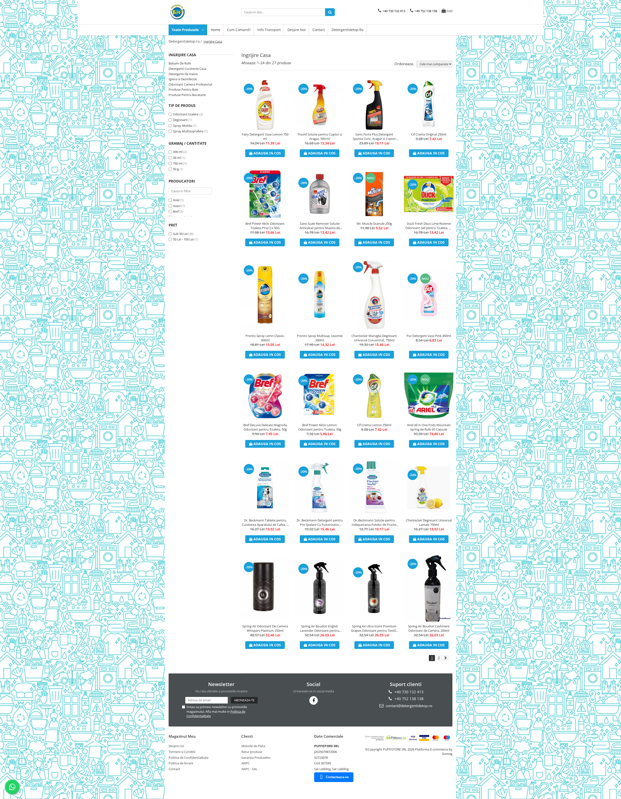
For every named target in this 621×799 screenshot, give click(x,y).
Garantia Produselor (255, 757)
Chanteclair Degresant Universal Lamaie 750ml (429, 522)
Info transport (269, 29)
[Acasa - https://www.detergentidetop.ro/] (193, 12)
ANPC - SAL (249, 769)
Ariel (176, 200)
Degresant (180, 120)
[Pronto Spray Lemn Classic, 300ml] (265, 295)
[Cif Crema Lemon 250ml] (374, 395)
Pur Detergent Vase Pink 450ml (429, 336)
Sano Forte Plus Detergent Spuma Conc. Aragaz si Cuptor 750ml (374, 136)
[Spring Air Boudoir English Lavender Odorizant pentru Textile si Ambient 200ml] (319, 588)
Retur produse (251, 752)
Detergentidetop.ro (347, 29)
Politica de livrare (181, 763)
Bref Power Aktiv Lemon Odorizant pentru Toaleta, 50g (319, 427)
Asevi (176, 206)
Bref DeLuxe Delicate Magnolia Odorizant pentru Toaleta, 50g (265, 427)
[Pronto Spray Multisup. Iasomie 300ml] (319, 295)
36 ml (177, 157)
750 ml (177, 163)
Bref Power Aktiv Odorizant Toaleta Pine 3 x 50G (265, 225)
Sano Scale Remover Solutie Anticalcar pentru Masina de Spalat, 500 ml (320, 225)
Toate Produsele (186, 29)
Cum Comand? (239, 29)
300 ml (177, 152)
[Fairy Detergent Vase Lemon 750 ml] (265, 105)
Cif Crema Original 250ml (428, 134)
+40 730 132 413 (408, 691)
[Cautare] (330, 12)
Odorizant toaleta (185, 114)
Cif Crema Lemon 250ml (374, 425)
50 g (176, 169)
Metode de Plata (253, 746)
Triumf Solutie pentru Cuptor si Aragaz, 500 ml (319, 136)
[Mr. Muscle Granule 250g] (374, 194)
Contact (318, 29)
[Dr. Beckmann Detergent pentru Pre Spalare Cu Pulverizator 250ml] (319, 487)
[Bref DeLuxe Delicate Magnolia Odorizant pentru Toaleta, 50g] (265, 395)
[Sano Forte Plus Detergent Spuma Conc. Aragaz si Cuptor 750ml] (374, 105)
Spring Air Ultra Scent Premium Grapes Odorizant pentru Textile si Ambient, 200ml (374, 628)
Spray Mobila (182, 125)
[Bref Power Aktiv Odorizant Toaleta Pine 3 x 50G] (265, 194)
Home (215, 29)
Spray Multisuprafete (188, 131)
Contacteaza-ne (337, 777)
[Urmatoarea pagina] (445, 658)
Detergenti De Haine (183, 74)
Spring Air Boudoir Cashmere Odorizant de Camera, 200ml (428, 628)
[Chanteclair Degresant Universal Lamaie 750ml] (429, 487)
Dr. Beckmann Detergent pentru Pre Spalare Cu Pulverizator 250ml (320, 522)
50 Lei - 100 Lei (183, 239)
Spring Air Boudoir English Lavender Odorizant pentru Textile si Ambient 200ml (319, 628)
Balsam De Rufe (180, 63)
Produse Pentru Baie (183, 89)
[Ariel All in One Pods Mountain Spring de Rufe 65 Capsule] (429, 395)
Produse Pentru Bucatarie (187, 95)
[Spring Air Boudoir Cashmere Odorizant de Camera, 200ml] (429, 588)
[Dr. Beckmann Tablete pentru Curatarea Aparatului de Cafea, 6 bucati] (265, 487)
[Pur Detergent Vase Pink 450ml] (429, 295)
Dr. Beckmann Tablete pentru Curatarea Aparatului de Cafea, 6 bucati (265, 522)
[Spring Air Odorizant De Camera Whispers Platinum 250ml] (265, 588)
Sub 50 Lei (180, 234)
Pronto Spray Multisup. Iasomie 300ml (320, 338)
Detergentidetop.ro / (186, 41)
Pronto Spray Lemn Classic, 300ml (265, 338)
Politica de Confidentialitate (188, 757)
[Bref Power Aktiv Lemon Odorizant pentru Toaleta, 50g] (319, 395)
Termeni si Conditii (182, 752)
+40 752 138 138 (408, 698)
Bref (176, 211)
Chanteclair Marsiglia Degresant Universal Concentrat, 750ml (374, 338)
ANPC (245, 763)
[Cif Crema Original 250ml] (429, 105)
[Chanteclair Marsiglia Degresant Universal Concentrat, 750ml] (374, 294)
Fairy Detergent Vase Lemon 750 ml (265, 136)
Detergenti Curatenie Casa (187, 68)
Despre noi (296, 29)
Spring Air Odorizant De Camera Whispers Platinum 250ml (265, 628)
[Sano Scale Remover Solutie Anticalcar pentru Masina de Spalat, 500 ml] (319, 194)
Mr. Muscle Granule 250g (374, 223)
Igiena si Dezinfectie (183, 79)
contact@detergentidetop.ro (408, 705)
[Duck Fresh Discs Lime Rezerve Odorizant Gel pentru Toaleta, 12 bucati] (429, 194)
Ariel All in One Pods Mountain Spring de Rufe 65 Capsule (429, 427)
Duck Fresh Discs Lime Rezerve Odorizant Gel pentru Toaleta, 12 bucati (428, 225)
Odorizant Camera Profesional (190, 84)
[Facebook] (313, 700)
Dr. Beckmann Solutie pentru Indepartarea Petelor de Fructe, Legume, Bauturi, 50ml (374, 522)
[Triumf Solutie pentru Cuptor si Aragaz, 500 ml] (319, 105)
